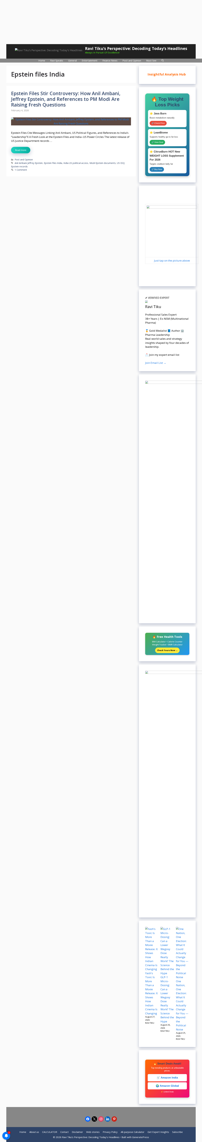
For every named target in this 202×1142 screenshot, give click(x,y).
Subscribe (177, 1131)
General (72, 60)
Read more (20, 150)
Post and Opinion (131, 60)
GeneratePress (140, 1137)
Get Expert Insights (158, 1131)
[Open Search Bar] (162, 61)
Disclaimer (77, 1131)
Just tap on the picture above (172, 260)
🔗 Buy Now (157, 169)
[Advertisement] (101, 22)
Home (41, 60)
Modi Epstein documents (102, 162)
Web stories (93, 1131)
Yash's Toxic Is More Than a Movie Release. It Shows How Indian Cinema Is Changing (151, 993)
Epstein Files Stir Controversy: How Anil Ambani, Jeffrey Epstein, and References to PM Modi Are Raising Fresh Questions (65, 99)
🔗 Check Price (158, 123)
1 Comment (21, 169)
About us (34, 1131)
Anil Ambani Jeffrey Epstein (29, 162)
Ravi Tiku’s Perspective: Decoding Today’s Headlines (136, 48)
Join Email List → (155, 363)
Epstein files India (53, 162)
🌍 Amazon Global (167, 1085)
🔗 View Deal (157, 142)
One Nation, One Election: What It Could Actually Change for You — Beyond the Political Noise (182, 1005)
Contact (64, 1131)
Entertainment (89, 60)
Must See (151, 60)
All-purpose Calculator (132, 1131)
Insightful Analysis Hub (167, 74)
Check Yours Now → (167, 650)
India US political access (75, 162)
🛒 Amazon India (167, 1077)
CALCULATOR (49, 1131)
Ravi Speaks (56, 60)
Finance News (109, 60)
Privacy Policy (110, 1131)
